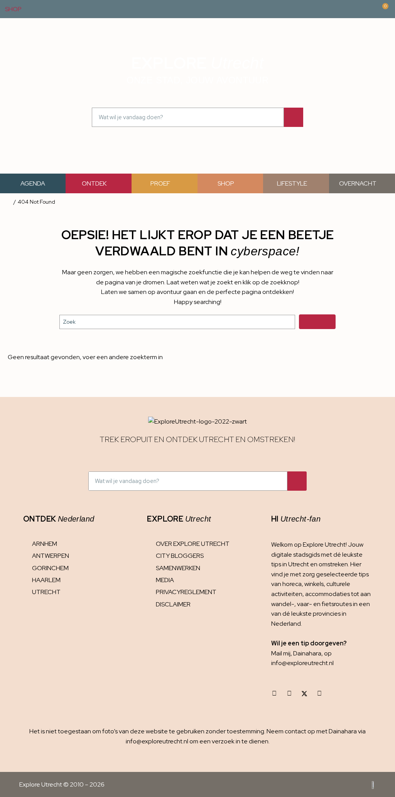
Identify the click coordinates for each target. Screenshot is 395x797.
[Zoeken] (293, 117)
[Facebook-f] (289, 694)
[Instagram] (274, 694)
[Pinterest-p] (319, 694)
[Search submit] (317, 321)
